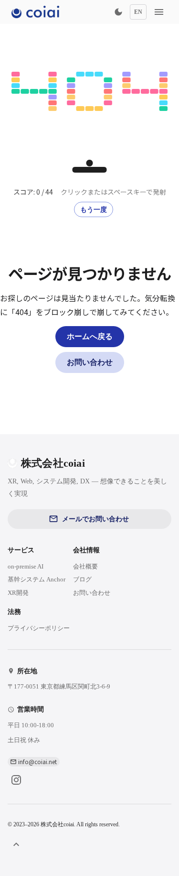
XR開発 (18, 592)
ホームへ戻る (90, 336)
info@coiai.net (37, 761)
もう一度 (93, 209)
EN (138, 12)
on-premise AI (25, 566)
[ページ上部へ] (16, 844)
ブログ (82, 579)
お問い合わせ (90, 362)
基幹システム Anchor (36, 579)
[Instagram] (16, 779)
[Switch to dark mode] (118, 12)
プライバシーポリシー (39, 628)
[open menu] (159, 12)
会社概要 (85, 566)
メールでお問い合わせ (95, 519)
